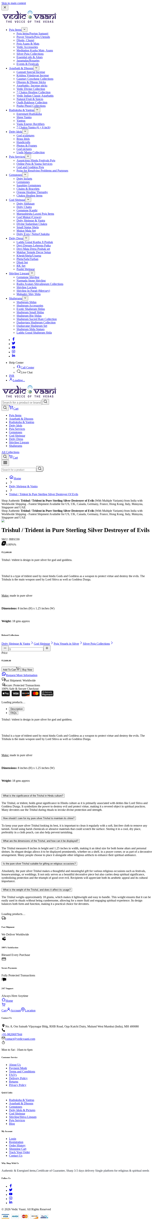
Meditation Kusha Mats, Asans (35, 50)
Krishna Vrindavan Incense (33, 75)
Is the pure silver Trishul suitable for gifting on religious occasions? (39, 863)
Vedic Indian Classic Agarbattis (35, 95)
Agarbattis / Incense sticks (32, 85)
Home (17, 478)
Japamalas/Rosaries (28, 60)
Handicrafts (23, 142)
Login (12, 1138)
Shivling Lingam (19, 273)
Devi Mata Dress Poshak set (33, 248)
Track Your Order (19, 1152)
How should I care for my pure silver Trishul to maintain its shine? (38, 818)
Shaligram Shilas (26, 302)
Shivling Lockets (27, 287)
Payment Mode (18, 1068)
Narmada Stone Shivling (31, 280)
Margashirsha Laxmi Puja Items (35, 213)
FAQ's (13, 1074)
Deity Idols (15, 131)
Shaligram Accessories (30, 305)
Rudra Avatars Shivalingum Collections (40, 284)
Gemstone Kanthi (27, 210)
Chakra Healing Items (29, 195)
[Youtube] (13, 348)
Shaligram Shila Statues (31, 329)
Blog (12, 1123)
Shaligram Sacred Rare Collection (37, 319)
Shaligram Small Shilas (30, 312)
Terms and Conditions (22, 1071)
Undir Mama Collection (31, 152)
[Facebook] (13, 339)
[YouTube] (10, 1194)
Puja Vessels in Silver (66, 643)
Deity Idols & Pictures (22, 1110)
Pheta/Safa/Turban (27, 259)
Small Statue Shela (28, 227)
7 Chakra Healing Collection (34, 92)
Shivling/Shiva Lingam (22, 1116)
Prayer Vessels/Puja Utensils (33, 36)
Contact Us (15, 1155)
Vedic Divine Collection (31, 88)
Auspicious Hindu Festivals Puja (36, 160)
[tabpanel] (77, 753)
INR (11, 375)
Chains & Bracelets (28, 188)
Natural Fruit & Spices (30, 99)
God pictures (24, 149)
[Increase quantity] (47, 648)
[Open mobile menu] (5, 463)
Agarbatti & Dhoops (21, 68)
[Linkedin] (13, 356)
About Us (15, 1064)
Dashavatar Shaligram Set (32, 325)
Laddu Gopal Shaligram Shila (34, 332)
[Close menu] (5, 7)
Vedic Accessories (27, 47)
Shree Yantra (24, 117)
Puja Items (15, 29)
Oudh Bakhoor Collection (32, 102)
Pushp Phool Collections (31, 105)
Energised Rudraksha (29, 113)
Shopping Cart (17, 1148)
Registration (16, 1142)
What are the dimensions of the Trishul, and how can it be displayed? (40, 841)
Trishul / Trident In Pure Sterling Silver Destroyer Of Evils (43, 494)
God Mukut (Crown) (29, 217)
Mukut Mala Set (26, 230)
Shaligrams (15, 298)
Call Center (27, 367)
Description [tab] (17, 709)
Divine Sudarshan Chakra (32, 223)
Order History (17, 1145)
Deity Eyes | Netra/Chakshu (33, 234)
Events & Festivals (28, 64)
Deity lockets (24, 178)
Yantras (21, 120)
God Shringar (17, 199)
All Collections (10, 452)
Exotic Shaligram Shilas (31, 309)
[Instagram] (13, 352)
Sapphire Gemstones (29, 185)
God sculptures (25, 135)
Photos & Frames (27, 145)
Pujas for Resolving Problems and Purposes (42, 170)
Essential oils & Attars (30, 57)
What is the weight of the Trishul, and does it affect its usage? (37, 889)
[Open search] (5, 408)
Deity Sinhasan (26, 203)
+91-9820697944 (12, 1034)
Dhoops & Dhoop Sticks (31, 82)
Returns (13, 1081)
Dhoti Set (22, 262)
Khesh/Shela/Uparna (29, 255)
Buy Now (27, 669)
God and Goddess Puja (30, 167)
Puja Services (17, 156)
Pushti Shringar (26, 269)
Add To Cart (9, 669)
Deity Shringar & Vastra (31, 220)
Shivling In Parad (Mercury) (33, 290)
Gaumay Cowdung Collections (35, 78)
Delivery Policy (18, 1078)
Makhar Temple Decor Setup (34, 252)
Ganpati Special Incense (31, 72)
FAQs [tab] (14, 712)
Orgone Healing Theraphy (32, 192)
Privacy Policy (17, 1085)
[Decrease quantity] (5, 648)
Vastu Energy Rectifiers (31, 124)
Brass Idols (23, 138)
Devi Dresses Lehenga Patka (34, 245)
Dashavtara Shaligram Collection (36, 322)
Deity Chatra (24, 207)
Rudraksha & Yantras (21, 110)
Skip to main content (14, 3)
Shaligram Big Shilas (29, 315)
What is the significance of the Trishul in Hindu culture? (33, 795)
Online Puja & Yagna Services (34, 163)
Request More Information (21, 675)
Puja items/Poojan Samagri (32, 33)
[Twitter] (13, 343)
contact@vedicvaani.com (20, 1038)
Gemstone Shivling (28, 277)
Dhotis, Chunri (25, 40)
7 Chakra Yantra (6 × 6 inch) (33, 127)
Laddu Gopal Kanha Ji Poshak (35, 242)
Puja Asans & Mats (28, 43)
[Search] (45, 402)
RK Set (21, 265)
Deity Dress (16, 238)
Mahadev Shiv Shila (29, 294)
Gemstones (15, 174)
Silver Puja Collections (30, 53)
